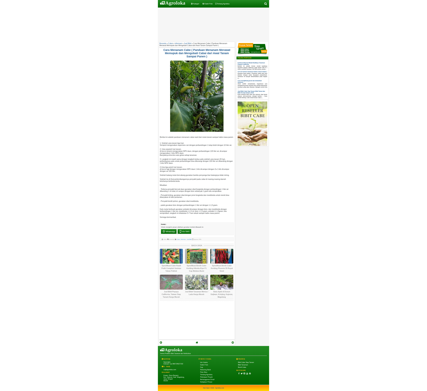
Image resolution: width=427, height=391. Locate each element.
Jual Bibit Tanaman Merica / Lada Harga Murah (196, 293)
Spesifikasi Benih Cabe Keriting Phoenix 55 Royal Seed (222, 268)
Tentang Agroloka (223, 4)
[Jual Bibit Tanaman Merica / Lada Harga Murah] (196, 282)
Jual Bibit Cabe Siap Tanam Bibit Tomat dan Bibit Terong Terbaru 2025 (251, 92)
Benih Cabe (242, 367)
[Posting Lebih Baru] (160, 342)
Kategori (196, 4)
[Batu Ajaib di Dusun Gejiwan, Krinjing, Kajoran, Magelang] (221, 282)
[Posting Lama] (232, 342)
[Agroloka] (171, 352)
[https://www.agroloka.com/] (197, 342)
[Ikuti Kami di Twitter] (241, 373)
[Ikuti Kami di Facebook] (239, 373)
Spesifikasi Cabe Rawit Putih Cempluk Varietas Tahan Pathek (171, 268)
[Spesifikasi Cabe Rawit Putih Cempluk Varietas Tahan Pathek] (171, 256)
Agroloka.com (219, 388)
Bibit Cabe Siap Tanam (246, 362)
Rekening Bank (205, 370)
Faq (201, 367)
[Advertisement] (213, 24)
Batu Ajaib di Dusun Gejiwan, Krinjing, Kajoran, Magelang (222, 294)
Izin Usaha (204, 362)
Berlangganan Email (207, 379)
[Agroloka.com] (172, 4)
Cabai (178, 239)
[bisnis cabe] (252, 145)
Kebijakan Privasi (206, 382)
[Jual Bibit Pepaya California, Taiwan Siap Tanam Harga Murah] (171, 282)
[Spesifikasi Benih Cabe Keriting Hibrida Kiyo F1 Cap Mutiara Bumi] (196, 256)
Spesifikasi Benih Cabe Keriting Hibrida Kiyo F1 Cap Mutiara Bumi (196, 268)
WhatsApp (170, 231)
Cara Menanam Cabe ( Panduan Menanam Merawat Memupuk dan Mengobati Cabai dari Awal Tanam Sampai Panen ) (196, 53)
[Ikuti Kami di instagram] (244, 373)
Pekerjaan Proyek (206, 377)
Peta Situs (203, 372)
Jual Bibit (189, 239)
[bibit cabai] (252, 54)
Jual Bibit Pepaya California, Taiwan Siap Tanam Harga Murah (171, 294)
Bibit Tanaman (243, 365)
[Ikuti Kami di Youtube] (247, 373)
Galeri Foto (208, 4)
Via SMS (186, 231)
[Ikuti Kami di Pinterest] (250, 373)
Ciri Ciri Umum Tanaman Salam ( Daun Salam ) (252, 71)
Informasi (183, 239)
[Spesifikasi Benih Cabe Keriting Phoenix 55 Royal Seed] (221, 256)
